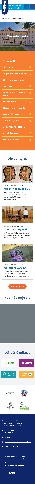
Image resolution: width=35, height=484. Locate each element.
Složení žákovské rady (14, 108)
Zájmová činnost (11, 114)
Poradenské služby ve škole (14, 94)
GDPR (6, 462)
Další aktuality (16, 286)
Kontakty (7, 86)
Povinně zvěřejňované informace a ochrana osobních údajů (18, 458)
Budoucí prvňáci (11, 139)
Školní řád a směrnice (13, 80)
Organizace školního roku (15, 73)
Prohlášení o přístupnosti (14, 465)
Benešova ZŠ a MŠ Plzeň (15, 6)
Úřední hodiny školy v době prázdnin (17, 189)
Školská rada (9, 101)
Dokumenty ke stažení (14, 127)
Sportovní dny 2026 (15, 229)
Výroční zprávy (10, 133)
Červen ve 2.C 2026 (15, 268)
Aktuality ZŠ (9, 61)
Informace (8, 67)
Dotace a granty (11, 120)
